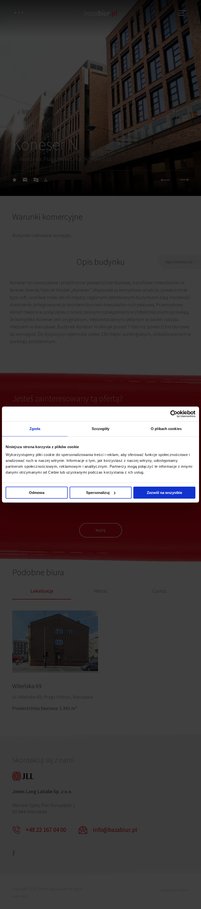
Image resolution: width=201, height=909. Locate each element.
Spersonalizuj (98, 492)
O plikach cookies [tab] (166, 429)
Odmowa (36, 492)
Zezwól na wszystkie (164, 492)
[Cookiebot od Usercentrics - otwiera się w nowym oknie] (173, 414)
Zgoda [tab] (34, 429)
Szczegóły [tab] (101, 429)
